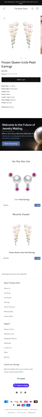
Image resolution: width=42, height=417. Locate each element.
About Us (7, 288)
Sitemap (7, 302)
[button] (4, 8)
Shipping (4, 74)
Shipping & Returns (10, 338)
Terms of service (21, 412)
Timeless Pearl (13, 409)
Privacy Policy (8, 316)
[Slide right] (25, 58)
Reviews (6, 357)
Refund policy (8, 311)
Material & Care (9, 334)
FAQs (6, 352)
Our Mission (8, 298)
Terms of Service (9, 307)
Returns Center (9, 329)
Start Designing (10, 144)
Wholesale (7, 343)
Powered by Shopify (22, 409)
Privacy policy (11, 412)
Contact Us (8, 348)
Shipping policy (32, 412)
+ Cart (38, 205)
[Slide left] (16, 58)
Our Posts (7, 293)
